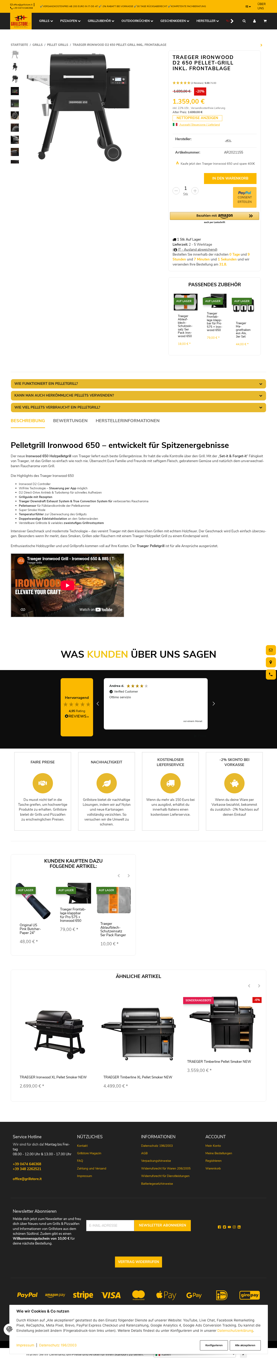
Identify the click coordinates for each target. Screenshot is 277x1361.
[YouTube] (229, 1227)
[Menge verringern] (176, 190)
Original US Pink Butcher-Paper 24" (30, 929)
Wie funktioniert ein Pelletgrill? (46, 383)
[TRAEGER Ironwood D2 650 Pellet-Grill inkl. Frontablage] (79, 107)
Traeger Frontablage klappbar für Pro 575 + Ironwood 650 (214, 321)
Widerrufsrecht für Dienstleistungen (165, 1176)
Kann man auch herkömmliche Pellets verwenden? (64, 395)
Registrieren (213, 1161)
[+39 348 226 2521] (270, 674)
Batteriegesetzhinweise (157, 1184)
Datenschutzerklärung (235, 1331)
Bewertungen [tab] (70, 421)
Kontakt (82, 1146)
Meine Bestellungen (218, 1153)
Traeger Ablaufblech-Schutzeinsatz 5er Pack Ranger (113, 929)
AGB (144, 1153)
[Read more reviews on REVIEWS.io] (77, 717)
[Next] (129, 876)
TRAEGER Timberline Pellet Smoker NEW (219, 1061)
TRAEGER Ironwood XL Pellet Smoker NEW (53, 1077)
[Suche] (244, 21)
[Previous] (118, 876)
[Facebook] (219, 1227)
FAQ (80, 1161)
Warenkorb (213, 1168)
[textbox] (195, 1354)
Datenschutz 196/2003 (58, 1345)
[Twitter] (224, 1227)
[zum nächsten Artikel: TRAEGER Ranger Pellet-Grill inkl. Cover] (261, 45)
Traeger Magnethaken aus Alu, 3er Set (243, 330)
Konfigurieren (214, 1345)
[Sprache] (248, 6)
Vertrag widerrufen (138, 1262)
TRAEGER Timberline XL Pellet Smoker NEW (137, 1077)
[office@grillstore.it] (270, 650)
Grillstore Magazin (89, 1153)
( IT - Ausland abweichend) (195, 249)
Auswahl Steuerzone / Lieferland (199, 125)
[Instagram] (234, 1227)
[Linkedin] (239, 1227)
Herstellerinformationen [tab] (128, 421)
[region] (155, 704)
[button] (229, 21)
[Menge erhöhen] (195, 190)
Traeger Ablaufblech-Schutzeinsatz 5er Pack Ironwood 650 (185, 326)
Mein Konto (213, 1146)
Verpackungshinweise (156, 1161)
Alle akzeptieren (245, 1345)
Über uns (262, 6)
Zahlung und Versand (91, 1168)
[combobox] (195, 1354)
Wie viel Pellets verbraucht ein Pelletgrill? (57, 407)
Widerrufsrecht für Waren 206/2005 (166, 1168)
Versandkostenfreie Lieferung (208, 108)
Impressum (25, 1345)
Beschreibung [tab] (28, 421)
